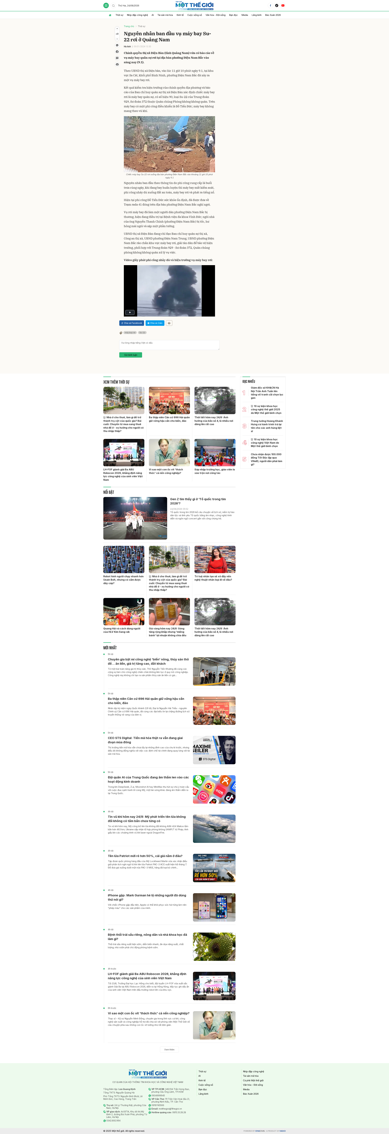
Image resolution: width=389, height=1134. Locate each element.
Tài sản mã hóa (165, 15)
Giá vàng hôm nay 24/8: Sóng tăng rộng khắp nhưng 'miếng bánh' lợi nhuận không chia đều (167, 632)
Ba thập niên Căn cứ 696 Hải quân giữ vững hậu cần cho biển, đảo (169, 419)
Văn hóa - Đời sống (215, 15)
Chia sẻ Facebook (133, 323)
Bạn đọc (233, 15)
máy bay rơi (130, 332)
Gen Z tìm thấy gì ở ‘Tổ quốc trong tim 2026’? (198, 501)
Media (244, 15)
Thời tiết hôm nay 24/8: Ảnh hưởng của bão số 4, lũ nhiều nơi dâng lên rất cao (213, 421)
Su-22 (142, 332)
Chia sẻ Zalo (156, 323)
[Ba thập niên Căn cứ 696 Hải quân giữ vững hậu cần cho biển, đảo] (169, 400)
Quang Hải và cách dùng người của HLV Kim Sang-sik (121, 630)
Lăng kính (257, 15)
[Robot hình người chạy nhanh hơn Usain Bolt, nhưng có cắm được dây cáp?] (123, 559)
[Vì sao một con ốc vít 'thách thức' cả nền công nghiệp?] (169, 452)
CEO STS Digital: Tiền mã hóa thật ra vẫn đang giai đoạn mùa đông (145, 740)
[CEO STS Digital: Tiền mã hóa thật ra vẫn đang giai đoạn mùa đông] (214, 750)
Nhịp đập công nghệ (137, 15)
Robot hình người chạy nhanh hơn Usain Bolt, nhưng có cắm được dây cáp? (123, 580)
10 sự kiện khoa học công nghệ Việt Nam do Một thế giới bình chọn (265, 443)
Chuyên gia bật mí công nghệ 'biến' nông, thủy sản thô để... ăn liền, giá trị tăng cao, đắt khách (148, 661)
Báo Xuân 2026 (273, 15)
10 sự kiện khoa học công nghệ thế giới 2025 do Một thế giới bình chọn (266, 409)
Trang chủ (129, 26)
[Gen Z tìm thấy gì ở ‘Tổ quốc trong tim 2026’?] (135, 518)
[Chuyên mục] (106, 5)
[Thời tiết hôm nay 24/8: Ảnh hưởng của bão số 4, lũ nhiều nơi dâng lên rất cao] (215, 400)
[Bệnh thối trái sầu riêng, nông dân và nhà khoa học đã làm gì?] (214, 947)
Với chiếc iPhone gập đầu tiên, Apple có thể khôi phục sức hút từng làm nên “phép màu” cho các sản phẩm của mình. (147, 906)
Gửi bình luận (130, 355)
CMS (260, 1131)
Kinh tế (180, 15)
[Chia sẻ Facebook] (117, 51)
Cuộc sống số (194, 15)
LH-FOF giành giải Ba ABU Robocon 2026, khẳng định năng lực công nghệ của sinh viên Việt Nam (123, 474)
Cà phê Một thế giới (253, 1080)
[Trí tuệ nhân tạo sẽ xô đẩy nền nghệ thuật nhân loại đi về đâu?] (215, 559)
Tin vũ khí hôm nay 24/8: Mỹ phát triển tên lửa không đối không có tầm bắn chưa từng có (147, 819)
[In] (169, 323)
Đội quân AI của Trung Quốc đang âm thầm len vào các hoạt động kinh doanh (148, 779)
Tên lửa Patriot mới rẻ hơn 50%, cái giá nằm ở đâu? (145, 856)
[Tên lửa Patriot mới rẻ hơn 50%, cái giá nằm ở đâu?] (214, 868)
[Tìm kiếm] (113, 5)
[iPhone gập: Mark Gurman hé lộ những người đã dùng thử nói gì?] (214, 907)
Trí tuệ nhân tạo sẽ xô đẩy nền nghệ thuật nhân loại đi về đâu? (213, 578)
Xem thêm (169, 1049)
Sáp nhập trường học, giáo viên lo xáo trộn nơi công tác (214, 471)
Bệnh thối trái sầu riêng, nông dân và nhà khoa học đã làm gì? (147, 937)
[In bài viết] (117, 64)
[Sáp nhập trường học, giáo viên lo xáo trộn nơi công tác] (215, 452)
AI (153, 15)
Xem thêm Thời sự (116, 381)
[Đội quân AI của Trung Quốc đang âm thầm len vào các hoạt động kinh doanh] (214, 789)
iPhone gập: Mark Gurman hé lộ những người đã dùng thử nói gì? (147, 897)
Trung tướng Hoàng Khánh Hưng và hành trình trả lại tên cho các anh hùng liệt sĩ (267, 426)
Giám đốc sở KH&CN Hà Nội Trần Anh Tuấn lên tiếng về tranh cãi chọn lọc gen (267, 392)
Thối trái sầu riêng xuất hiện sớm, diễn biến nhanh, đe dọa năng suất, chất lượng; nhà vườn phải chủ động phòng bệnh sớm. (146, 946)
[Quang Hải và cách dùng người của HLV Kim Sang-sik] (123, 611)
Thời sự (119, 15)
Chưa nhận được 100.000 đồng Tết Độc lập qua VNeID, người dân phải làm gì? (266, 459)
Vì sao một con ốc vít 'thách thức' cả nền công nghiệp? (166, 471)
